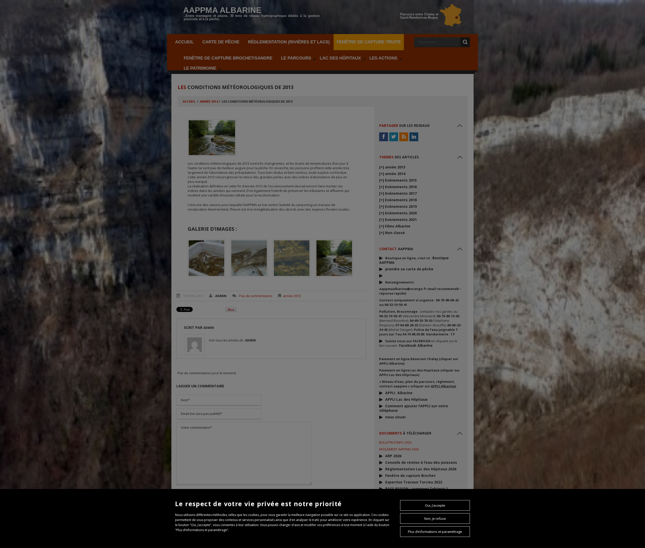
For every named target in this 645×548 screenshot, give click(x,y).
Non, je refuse (435, 518)
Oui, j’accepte (435, 505)
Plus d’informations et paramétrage (435, 531)
